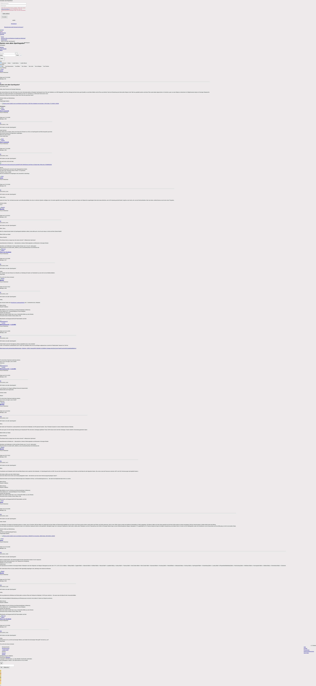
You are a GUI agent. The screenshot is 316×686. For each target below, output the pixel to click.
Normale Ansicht (5, 648)
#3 (0, 154)
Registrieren (14, 23)
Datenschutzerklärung (5, 9)
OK (1, 663)
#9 (0, 381)
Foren (1, 31)
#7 (0, 292)
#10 (1, 416)
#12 (1, 514)
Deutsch (4, 653)
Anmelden (4, 17)
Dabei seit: (2, 77)
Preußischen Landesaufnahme (17, 302)
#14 (1, 585)
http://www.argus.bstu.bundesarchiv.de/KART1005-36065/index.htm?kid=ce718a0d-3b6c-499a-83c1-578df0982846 (26, 164)
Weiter (314, 645)
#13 (1, 552)
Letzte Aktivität (3, 48)
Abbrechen (6, 667)
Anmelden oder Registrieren (6, 0)
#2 (0, 123)
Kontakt (305, 648)
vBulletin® (8, 657)
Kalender (2, 34)
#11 (1, 461)
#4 (0, 190)
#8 (0, 336)
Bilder (1, 50)
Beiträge (2, 47)
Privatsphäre (306, 650)
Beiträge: (2, 78)
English (3, 654)
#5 (0, 221)
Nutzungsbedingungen (309, 651)
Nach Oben (306, 653)
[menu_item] (158, 670)
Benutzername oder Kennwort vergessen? (13, 27)
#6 (0, 264)
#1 (0, 83)
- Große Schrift (5, 650)
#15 (1, 631)
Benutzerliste (3, 32)
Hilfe (305, 647)
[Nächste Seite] (20, 54)
